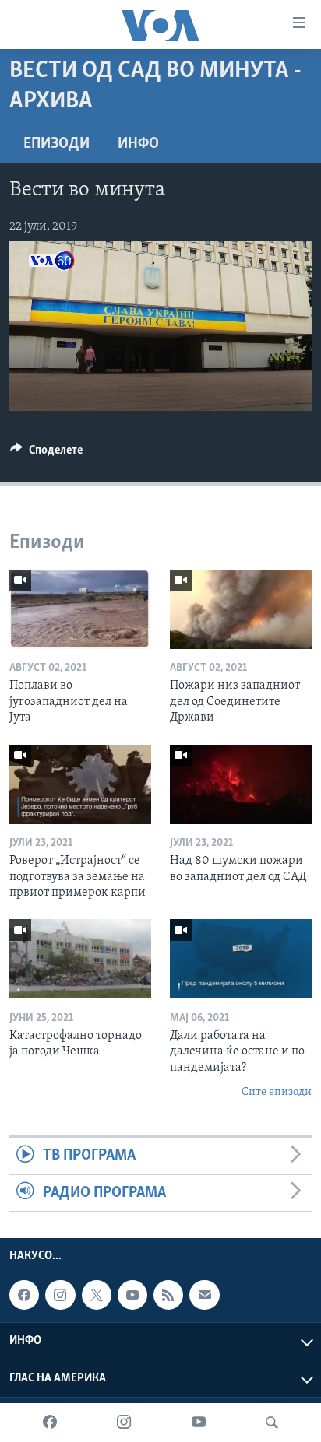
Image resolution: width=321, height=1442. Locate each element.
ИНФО (138, 144)
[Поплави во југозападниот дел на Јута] (80, 609)
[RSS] (168, 1295)
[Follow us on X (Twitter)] (96, 1295)
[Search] (272, 1422)
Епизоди (56, 144)
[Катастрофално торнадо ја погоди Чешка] (80, 958)
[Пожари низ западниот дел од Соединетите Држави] (241, 609)
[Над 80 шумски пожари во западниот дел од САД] (241, 784)
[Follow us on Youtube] (132, 1295)
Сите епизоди (277, 1092)
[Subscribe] (204, 1295)
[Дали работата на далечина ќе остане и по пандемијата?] (241, 958)
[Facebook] (50, 1422)
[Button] (46, 453)
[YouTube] (199, 1422)
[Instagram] (124, 1422)
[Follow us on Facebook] (24, 1295)
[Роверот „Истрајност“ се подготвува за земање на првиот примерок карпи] (80, 784)
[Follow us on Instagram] (60, 1295)
